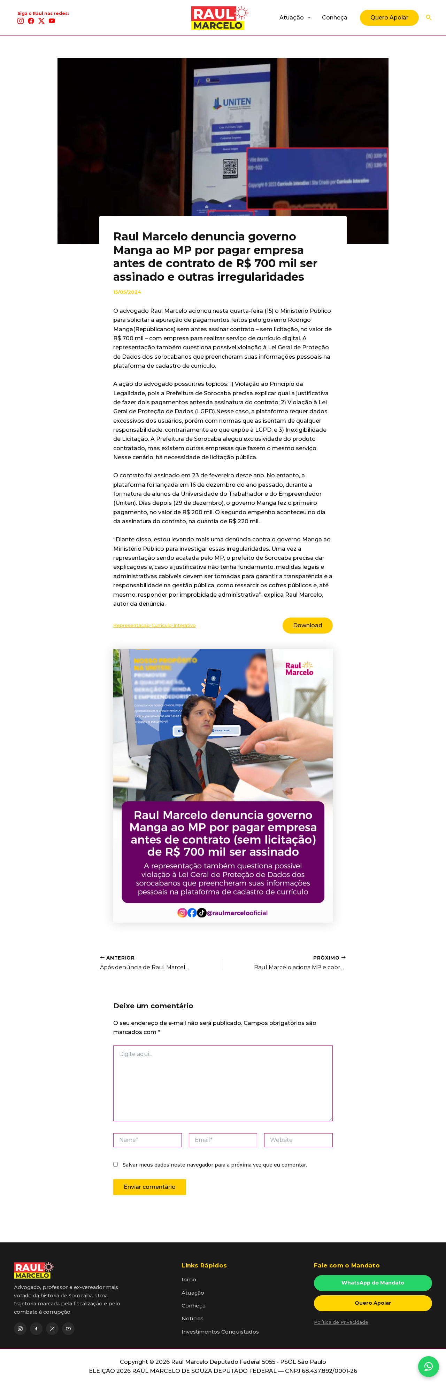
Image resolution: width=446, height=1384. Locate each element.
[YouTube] (52, 21)
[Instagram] (20, 21)
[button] (307, 18)
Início (189, 1279)
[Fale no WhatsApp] (428, 1366)
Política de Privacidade (341, 1322)
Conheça (334, 17)
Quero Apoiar (373, 1303)
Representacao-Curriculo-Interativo (154, 625)
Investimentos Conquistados (220, 1331)
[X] (41, 21)
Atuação (291, 17)
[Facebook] (31, 21)
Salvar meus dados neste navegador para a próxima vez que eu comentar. (215, 1165)
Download (307, 625)
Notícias (192, 1318)
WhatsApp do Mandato (372, 1283)
